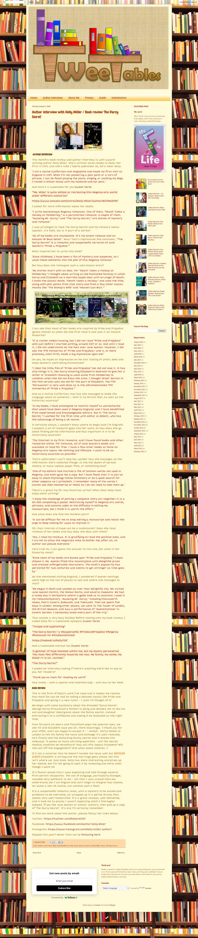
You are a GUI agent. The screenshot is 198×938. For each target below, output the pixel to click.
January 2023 (138, 419)
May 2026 (137, 351)
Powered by (57, 897)
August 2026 (138, 342)
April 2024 (137, 374)
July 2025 (137, 360)
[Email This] (51, 842)
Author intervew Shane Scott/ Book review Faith (156, 208)
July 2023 (137, 401)
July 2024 (137, 365)
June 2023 (137, 404)
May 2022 (137, 442)
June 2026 (137, 348)
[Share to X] (56, 842)
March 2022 (138, 448)
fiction (76, 846)
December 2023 (139, 386)
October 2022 (138, 428)
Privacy (89, 97)
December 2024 (139, 362)
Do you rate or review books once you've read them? (156, 181)
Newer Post (37, 852)
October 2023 (138, 392)
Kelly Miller (96, 846)
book (58, 846)
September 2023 (139, 395)
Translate (148, 888)
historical (82, 846)
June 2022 (137, 439)
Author (40, 846)
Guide (102, 97)
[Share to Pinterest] (62, 842)
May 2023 (137, 407)
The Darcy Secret (111, 846)
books (71, 846)
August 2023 (138, 398)
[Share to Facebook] (59, 842)
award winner (47, 846)
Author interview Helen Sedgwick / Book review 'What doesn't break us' (156, 307)
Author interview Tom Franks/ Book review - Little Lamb (155, 223)
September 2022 (139, 430)
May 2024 (137, 371)
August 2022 (138, 434)
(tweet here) (83, 187)
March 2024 (138, 377)
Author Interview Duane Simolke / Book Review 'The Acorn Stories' (156, 293)
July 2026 (137, 345)
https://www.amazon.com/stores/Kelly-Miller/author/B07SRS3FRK (75, 201)
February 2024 (139, 380)
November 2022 (139, 425)
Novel (103, 846)
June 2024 (137, 368)
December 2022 (139, 422)
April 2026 (137, 354)
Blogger (112, 905)
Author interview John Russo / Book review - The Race (155, 237)
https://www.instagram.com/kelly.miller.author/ (80, 829)
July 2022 (137, 436)
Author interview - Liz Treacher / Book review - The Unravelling (156, 195)
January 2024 (138, 383)
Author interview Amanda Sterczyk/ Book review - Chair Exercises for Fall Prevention (157, 266)
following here (90, 834)
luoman (97, 905)
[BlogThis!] (53, 842)
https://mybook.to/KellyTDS (49, 640)
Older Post (121, 852)
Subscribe (64, 888)
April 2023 (137, 410)
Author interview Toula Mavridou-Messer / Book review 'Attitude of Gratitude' (156, 280)
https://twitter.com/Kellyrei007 (65, 818)
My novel (138, 111)
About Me (73, 97)
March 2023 (138, 413)
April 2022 (137, 445)
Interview (88, 846)
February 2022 (139, 451)
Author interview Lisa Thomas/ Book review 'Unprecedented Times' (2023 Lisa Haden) (155, 252)
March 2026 (138, 357)
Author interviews (53, 97)
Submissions (118, 97)
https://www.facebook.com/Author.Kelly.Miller (76, 824)
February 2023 (139, 416)
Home (33, 97)
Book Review (65, 846)
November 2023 (139, 389)
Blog (54, 846)
